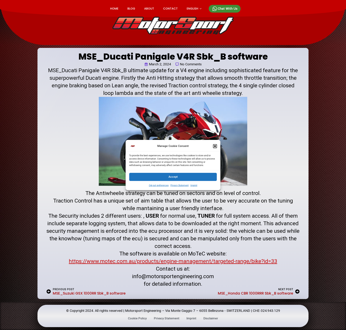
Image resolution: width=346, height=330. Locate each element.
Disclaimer (210, 318)
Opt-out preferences (159, 185)
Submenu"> (202, 9)
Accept (173, 176)
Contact (170, 8)
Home (114, 8)
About (149, 8)
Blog (131, 8)
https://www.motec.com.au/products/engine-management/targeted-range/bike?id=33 (173, 261)
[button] (215, 146)
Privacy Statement (179, 185)
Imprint (193, 185)
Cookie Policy (137, 318)
